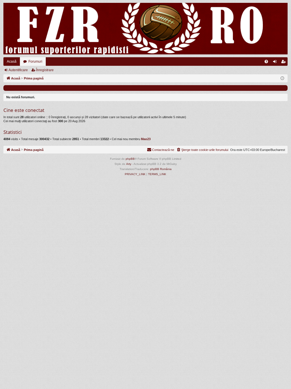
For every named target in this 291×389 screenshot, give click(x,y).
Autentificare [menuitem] (276, 63)
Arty (128, 163)
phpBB (130, 158)
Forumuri (35, 62)
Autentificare (18, 70)
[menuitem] (266, 61)
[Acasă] (145, 28)
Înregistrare (45, 70)
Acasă (11, 62)
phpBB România (161, 169)
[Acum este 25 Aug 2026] (282, 78)
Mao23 (146, 139)
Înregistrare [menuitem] (284, 63)
